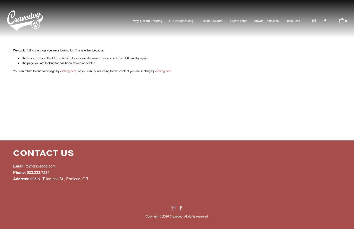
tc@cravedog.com (41, 166)
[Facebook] (325, 21)
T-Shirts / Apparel (211, 20)
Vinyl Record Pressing (147, 20)
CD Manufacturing (181, 20)
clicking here (68, 71)
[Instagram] (314, 21)
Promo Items (238, 20)
